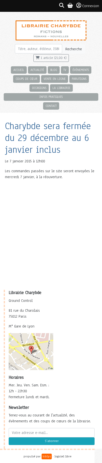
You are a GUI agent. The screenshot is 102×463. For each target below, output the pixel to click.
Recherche (73, 49)
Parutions (79, 79)
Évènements (81, 70)
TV (64, 70)
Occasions (39, 88)
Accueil (18, 70)
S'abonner (52, 441)
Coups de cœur (26, 79)
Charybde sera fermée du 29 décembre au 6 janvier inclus (48, 138)
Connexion (90, 5)
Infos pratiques (51, 97)
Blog (53, 70)
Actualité (37, 70)
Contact (51, 106)
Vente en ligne (55, 79)
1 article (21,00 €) (53, 58)
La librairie (61, 88)
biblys (47, 456)
